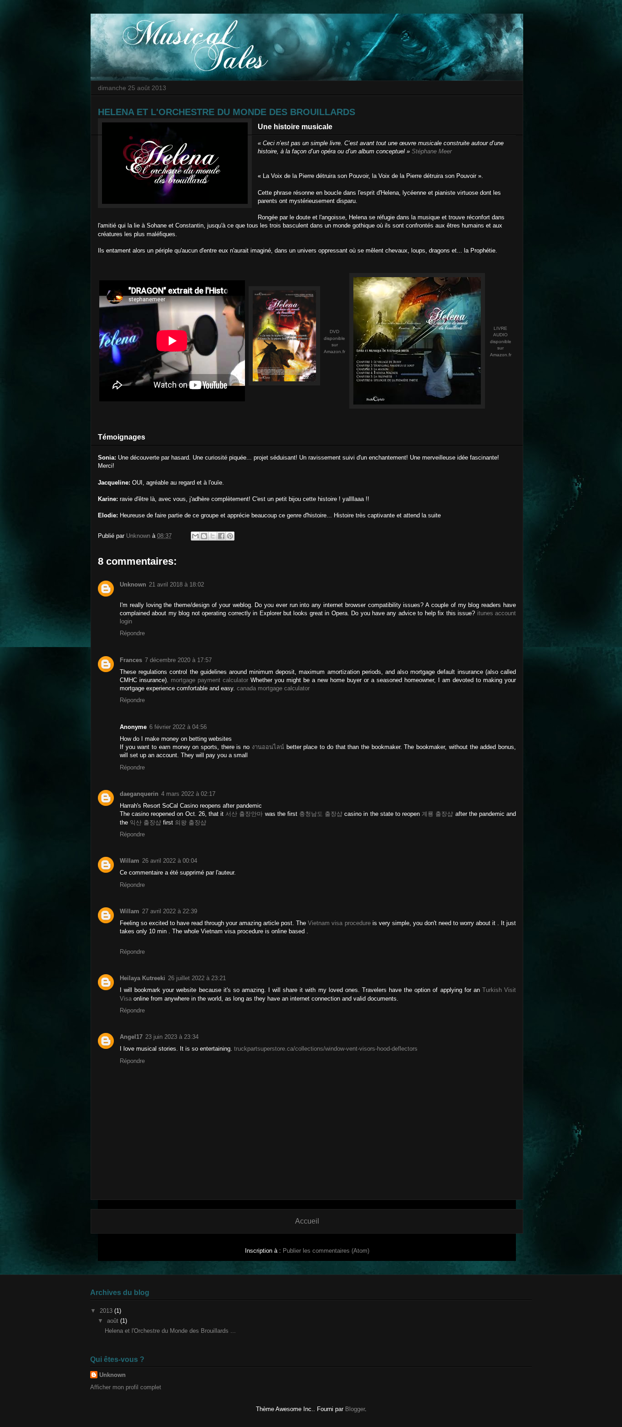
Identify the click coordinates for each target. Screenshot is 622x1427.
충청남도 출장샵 (320, 813)
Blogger (355, 1409)
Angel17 (131, 1036)
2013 (107, 1310)
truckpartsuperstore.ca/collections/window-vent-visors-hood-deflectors (326, 1048)
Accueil (307, 1221)
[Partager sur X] (212, 536)
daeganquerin (139, 793)
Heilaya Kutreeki (142, 978)
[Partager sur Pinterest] (230, 536)
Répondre (132, 633)
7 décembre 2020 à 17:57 (178, 660)
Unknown (133, 584)
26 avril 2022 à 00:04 (169, 860)
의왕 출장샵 (190, 822)
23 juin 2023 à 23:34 (172, 1036)
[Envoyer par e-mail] (195, 536)
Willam (129, 860)
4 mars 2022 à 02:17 (188, 793)
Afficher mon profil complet (125, 1387)
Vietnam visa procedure (339, 923)
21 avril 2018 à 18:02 (176, 584)
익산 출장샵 (145, 822)
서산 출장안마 (244, 813)
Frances (131, 660)
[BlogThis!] (204, 536)
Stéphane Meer (432, 151)
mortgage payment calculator (209, 680)
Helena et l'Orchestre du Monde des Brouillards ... (170, 1330)
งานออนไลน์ (268, 747)
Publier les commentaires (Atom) (326, 1250)
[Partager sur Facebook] (221, 536)
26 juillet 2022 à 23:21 (197, 978)
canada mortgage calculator (273, 688)
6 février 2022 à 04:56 (178, 727)
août (113, 1320)
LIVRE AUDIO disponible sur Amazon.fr (500, 341)
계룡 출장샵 (437, 813)
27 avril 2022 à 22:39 (169, 911)
